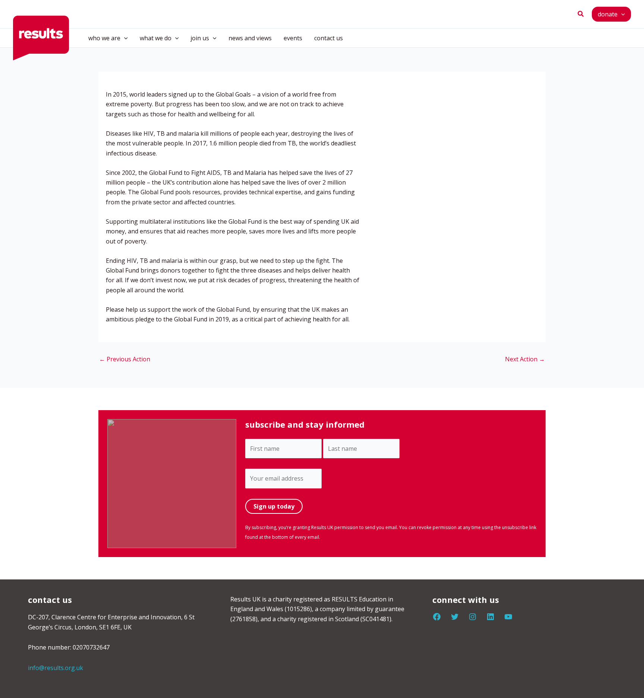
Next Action (525, 359)
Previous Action (124, 359)
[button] (581, 14)
